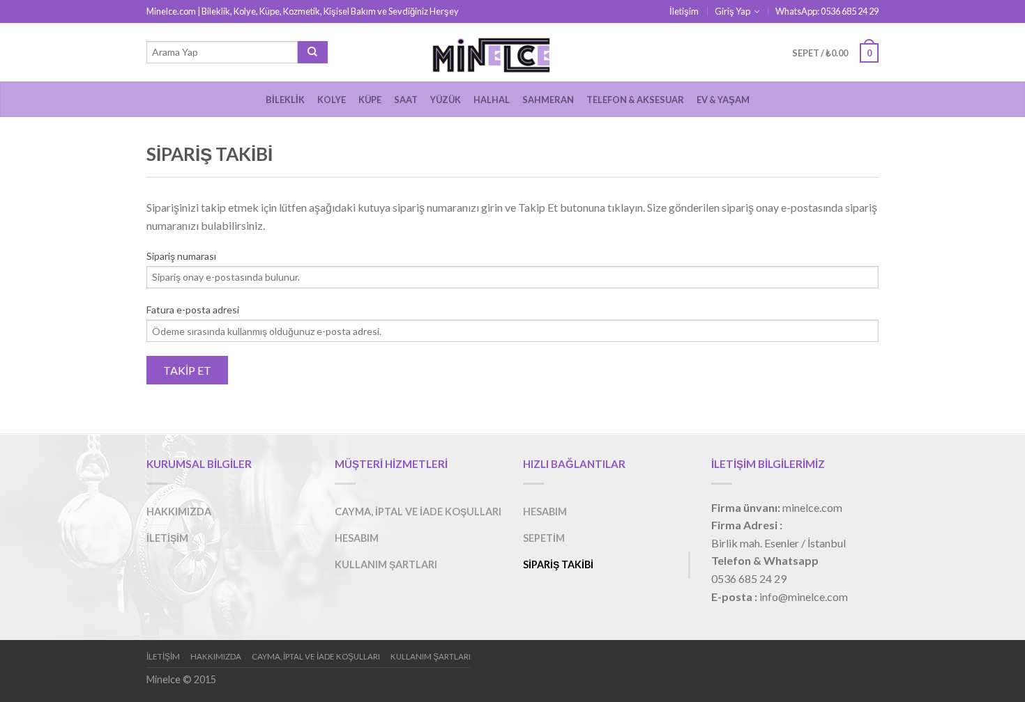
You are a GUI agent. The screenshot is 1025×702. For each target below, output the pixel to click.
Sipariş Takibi (558, 564)
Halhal (491, 99)
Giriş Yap (732, 11)
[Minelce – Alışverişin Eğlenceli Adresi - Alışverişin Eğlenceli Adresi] (512, 52)
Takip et (187, 370)
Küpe (369, 99)
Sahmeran (548, 99)
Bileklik (285, 99)
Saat (406, 99)
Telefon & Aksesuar (635, 99)
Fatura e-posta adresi (192, 309)
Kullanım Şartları (386, 564)
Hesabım (357, 538)
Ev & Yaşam (723, 99)
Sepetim (544, 538)
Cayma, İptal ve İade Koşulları (418, 511)
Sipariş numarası (181, 256)
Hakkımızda (178, 511)
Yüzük (445, 99)
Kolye (331, 99)
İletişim (684, 11)
